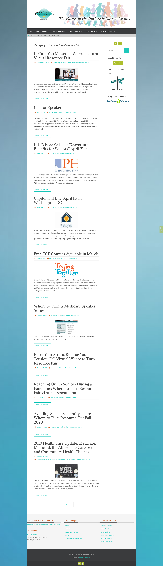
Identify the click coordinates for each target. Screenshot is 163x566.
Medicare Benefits (106, 525)
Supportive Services (71, 532)
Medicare (55, 459)
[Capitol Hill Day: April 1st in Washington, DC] (66, 220)
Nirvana (81, 557)
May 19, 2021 (41, 112)
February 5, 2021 (42, 315)
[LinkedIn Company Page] (161, 228)
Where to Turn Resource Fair (81, 63)
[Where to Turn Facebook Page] (161, 231)
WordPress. (87, 557)
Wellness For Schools (107, 535)
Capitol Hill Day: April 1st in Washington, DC (58, 200)
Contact (67, 529)
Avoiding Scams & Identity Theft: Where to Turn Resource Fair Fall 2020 (62, 418)
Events (69, 63)
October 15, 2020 (42, 368)
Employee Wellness (106, 541)
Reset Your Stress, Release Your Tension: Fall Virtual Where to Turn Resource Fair (64, 359)
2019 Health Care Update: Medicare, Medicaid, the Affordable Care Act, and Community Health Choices (65, 447)
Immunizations (105, 532)
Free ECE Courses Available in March (66, 253)
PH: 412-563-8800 (32, 535)
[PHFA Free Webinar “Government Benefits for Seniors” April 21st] (66, 165)
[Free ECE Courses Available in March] (66, 270)
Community (55, 368)
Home (67, 525)
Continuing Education (60, 63)
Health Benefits (46, 459)
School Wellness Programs (73, 538)
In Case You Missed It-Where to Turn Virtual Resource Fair (66, 55)
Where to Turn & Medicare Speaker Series (65, 308)
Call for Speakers (48, 107)
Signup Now (118, 63)
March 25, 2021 (41, 153)
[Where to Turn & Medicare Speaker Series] (66, 327)
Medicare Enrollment (64, 459)
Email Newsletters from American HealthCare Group (43, 525)
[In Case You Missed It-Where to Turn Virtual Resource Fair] (66, 74)
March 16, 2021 (41, 207)
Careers (67, 535)
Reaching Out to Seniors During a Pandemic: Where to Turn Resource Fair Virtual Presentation (64, 388)
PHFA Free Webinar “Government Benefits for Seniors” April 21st (63, 146)
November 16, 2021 (43, 63)
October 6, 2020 (42, 397)
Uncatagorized (53, 112)
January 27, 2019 (42, 456)
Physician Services (106, 538)
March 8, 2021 (41, 258)
